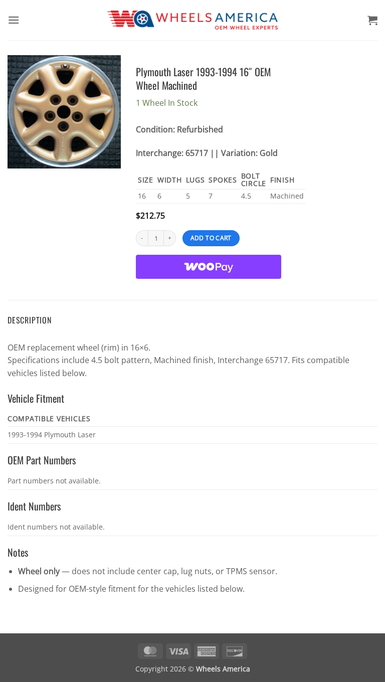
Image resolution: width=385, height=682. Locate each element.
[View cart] (372, 20)
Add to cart (211, 238)
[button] (14, 20)
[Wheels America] (192, 20)
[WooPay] (208, 267)
